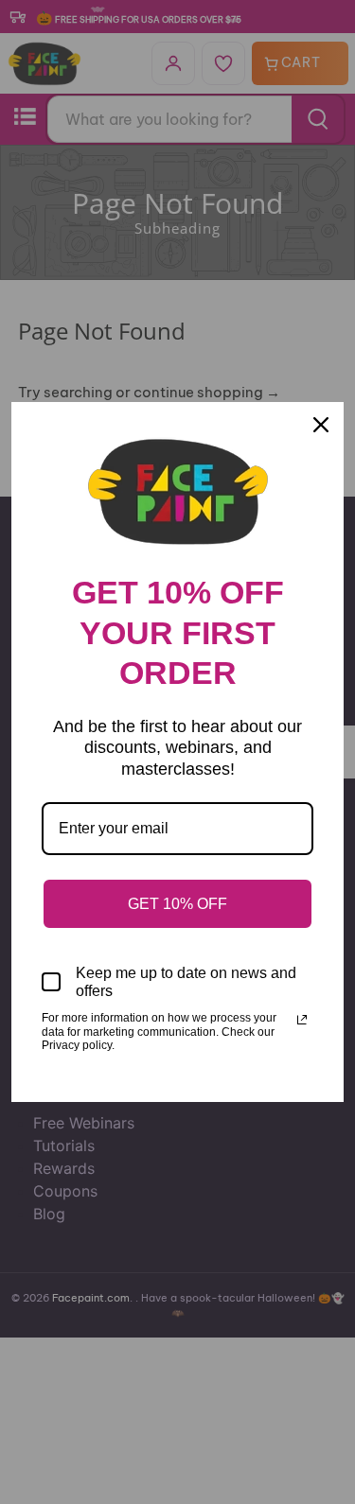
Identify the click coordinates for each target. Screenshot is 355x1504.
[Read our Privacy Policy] (302, 1019)
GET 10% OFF (177, 904)
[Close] (321, 424)
